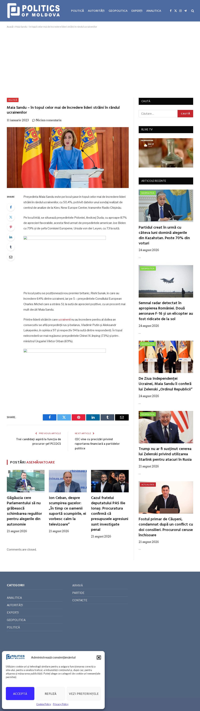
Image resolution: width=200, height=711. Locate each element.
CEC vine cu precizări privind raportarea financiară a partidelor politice (97, 444)
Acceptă (20, 693)
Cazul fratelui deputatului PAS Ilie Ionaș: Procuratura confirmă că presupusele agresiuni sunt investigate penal (109, 514)
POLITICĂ (77, 10)
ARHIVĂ (77, 585)
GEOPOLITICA (118, 10)
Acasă (10, 26)
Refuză (51, 693)
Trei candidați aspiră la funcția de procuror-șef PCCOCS (38, 441)
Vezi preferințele (84, 693)
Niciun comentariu (49, 120)
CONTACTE (79, 600)
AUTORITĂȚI (96, 10)
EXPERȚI (136, 10)
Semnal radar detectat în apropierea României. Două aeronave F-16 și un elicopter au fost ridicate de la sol (166, 311)
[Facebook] (11, 207)
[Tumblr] (11, 247)
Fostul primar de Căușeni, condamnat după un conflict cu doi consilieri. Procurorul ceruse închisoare (166, 527)
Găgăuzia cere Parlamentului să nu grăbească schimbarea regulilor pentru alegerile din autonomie (24, 511)
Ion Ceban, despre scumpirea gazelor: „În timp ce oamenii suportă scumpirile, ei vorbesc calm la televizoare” (67, 511)
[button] (99, 657)
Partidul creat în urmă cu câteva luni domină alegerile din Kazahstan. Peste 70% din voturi (164, 235)
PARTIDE (78, 592)
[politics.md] (34, 10)
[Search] (192, 10)
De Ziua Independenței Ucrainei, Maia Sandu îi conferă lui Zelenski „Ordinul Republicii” (165, 384)
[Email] (11, 257)
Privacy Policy (60, 704)
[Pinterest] (11, 227)
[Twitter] (11, 217)
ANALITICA (153, 10)
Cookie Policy (43, 704)
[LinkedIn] (11, 237)
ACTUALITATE (147, 484)
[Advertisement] (100, 62)
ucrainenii (64, 319)
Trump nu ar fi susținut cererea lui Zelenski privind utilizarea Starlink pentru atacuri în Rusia (165, 454)
